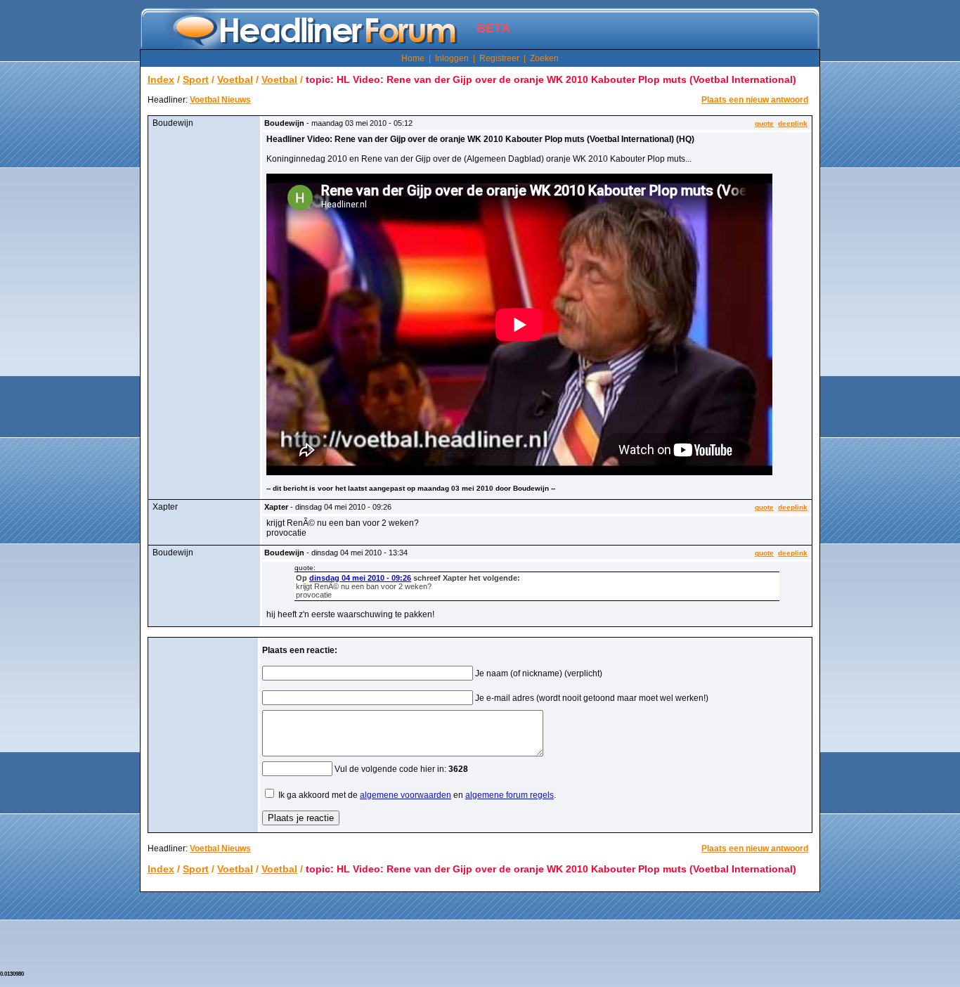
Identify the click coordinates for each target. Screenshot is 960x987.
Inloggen (452, 58)
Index (161, 79)
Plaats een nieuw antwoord (754, 100)
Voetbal (235, 79)
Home (412, 58)
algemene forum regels (509, 795)
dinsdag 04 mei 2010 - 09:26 (360, 578)
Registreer (499, 58)
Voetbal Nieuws (220, 100)
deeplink (792, 123)
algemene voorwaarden (405, 795)
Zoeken (544, 58)
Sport (196, 79)
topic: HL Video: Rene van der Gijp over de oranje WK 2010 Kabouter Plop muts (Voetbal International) (551, 79)
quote (764, 123)
